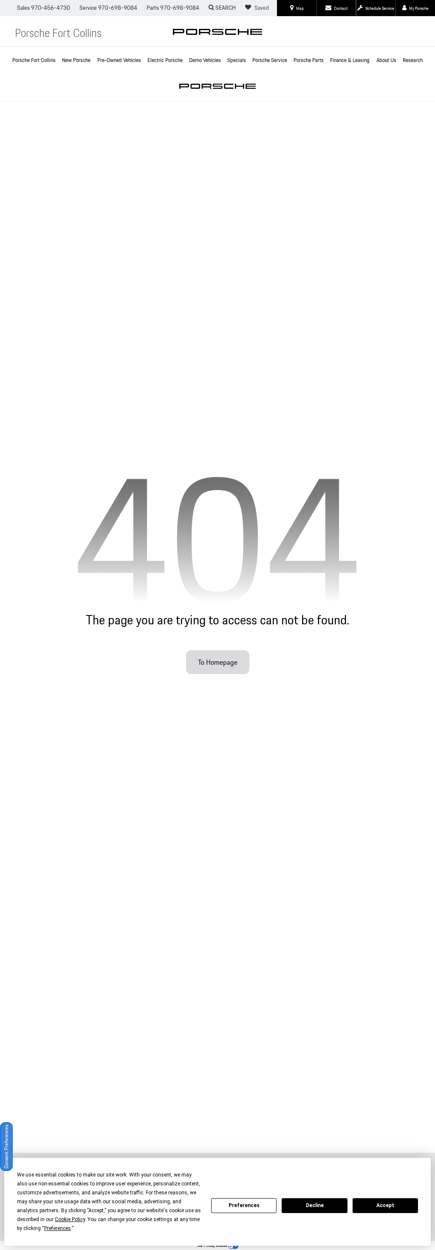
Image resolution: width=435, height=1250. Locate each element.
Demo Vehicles (205, 60)
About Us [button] (386, 60)
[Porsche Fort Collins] (217, 36)
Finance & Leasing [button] (350, 60)
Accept (385, 1205)
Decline (315, 1205)
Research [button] (413, 60)
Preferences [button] (57, 1228)
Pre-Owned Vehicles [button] (119, 60)
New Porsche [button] (76, 60)
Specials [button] (236, 60)
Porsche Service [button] (269, 60)
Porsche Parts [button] (309, 60)
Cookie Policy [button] (70, 1219)
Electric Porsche (165, 60)
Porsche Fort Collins (34, 60)
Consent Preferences (6, 1146)
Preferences (244, 1205)
